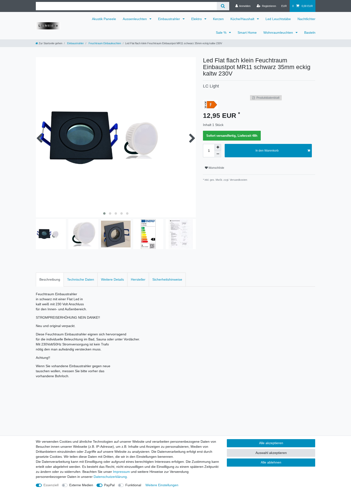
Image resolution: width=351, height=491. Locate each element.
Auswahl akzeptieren (271, 453)
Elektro (197, 19)
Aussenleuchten (135, 19)
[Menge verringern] (217, 154)
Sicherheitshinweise (167, 279)
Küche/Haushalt (242, 19)
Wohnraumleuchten (278, 32)
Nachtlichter (306, 19)
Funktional (133, 485)
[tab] (50, 280)
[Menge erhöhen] (217, 147)
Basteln (309, 32)
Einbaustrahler (169, 19)
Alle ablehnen (271, 462)
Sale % (221, 32)
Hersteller (138, 279)
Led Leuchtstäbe (278, 19)
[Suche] (223, 6)
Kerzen (218, 19)
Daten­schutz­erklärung (110, 477)
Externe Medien (81, 485)
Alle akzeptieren (271, 443)
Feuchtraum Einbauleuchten (104, 43)
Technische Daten (80, 279)
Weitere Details (112, 279)
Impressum (121, 472)
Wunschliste (216, 167)
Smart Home (247, 32)
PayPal (109, 485)
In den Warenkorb (267, 150)
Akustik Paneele (104, 19)
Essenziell (50, 485)
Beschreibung (49, 279)
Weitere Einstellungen (161, 485)
